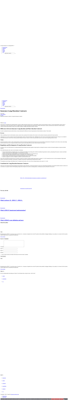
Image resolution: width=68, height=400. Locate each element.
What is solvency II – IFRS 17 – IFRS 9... (11, 200)
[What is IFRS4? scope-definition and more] (4, 217)
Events (4, 50)
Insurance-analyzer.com (15, 394)
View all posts (2, 236)
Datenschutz (5, 396)
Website (1, 252)
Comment (2, 246)
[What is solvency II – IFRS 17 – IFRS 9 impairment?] (4, 197)
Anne (2, 115)
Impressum (4, 397)
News (4, 49)
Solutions (4, 48)
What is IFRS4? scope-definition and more (12, 220)
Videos (4, 51)
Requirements (5, 47)
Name (1, 248)
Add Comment (2, 114)
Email (1, 250)
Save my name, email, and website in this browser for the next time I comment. (15, 254)
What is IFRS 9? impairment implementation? (13, 210)
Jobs (3, 52)
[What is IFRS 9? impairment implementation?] (4, 207)
